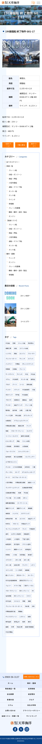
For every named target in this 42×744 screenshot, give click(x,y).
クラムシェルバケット (21, 421)
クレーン (22, 369)
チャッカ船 (21, 343)
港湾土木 (17, 622)
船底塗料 (8, 544)
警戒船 (8, 410)
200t (33, 606)
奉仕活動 (18, 415)
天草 (12, 627)
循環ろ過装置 (25, 436)
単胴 (23, 601)
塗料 (7, 534)
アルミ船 (8, 498)
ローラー (31, 575)
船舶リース (31, 482)
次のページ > (34, 145)
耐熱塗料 (28, 549)
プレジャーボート (11, 359)
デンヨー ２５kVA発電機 (14, 467)
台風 (21, 410)
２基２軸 (28, 410)
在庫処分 (17, 400)
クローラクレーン (11, 591)
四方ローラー (21, 575)
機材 (29, 622)
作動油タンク (25, 524)
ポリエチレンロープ (28, 472)
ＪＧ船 (15, 555)
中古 (26, 374)
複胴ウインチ (21, 508)
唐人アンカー (10, 575)
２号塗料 (8, 539)
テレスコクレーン (11, 616)
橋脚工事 (8, 348)
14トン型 (8, 565)
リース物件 (18, 570)
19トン (25, 498)
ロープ (17, 472)
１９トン (22, 616)
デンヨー (8, 405)
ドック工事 (9, 415)
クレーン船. (13, 224)
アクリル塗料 (26, 544)
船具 (30, 400)
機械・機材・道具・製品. (18, 270)
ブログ (8, 384)
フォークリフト (10, 451)
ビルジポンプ (10, 441)
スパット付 (9, 570)
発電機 (11, 204)
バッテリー (9, 364)
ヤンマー (25, 565)
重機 (7, 627)
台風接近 (8, 421)
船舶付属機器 (29, 627)
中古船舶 (25, 395)
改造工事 (19, 627)
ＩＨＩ (28, 596)
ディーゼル (9, 472)
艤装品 (24, 400)
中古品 (33, 374)
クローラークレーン (17, 431)
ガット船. (12, 249)
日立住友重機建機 (11, 580)
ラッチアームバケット (12, 488)
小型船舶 (8, 446)
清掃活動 (29, 384)
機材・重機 (10, 254)
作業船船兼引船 (10, 611)
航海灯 (30, 555)
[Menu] (38, 2)
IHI (33, 591)
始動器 (27, 570)
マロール (16, 524)
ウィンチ (12, 258)
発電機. (11, 274)
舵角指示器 (9, 519)
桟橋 (19, 493)
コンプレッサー (30, 457)
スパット (30, 359)
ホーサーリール (22, 503)
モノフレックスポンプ (13, 529)
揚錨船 (20, 611)
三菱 (33, 467)
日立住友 (8, 601)
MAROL (8, 524)
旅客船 (8, 555)
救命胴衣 (17, 446)
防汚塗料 (17, 544)
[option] (21, 53)
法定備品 (22, 555)
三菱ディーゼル (28, 586)
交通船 (15, 369)
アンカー (8, 390)
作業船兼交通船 (10, 426)
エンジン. (12, 262)
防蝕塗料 (26, 534)
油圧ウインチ (18, 405)
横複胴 (30, 508)
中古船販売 (25, 390)
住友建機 (8, 596)
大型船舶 (25, 446)
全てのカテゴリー (12, 162)
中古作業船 (9, 632)
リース (22, 384)
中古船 (8, 343)
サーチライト (10, 374)
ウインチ (12, 199)
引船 (33, 390)
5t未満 (27, 606)
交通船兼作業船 (10, 493)
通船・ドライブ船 (15, 187)
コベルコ (17, 601)
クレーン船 (13, 170)
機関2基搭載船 (10, 503)
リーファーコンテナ (12, 436)
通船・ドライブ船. (15, 241)
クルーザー (31, 353)
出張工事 (17, 565)
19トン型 (18, 560)
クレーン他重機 (14, 208)
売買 (14, 343)
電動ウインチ (10, 508)
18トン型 (26, 560)
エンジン (12, 216)
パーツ (15, 384)
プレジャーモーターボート (14, 606)
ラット (24, 529)
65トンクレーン (19, 596)
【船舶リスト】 (12, 220)
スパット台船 (24, 348)
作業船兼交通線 (20, 482)
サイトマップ (31, 716)
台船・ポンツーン (15, 174)
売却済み (31, 343)
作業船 (17, 364)
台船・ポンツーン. (15, 229)
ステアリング (25, 513)
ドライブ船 (17, 586)
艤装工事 (21, 426)
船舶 (29, 616)
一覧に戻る (21, 145)
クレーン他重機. (14, 266)
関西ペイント (18, 549)
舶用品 (33, 379)
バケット (17, 390)
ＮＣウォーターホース (19, 477)
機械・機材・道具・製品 (18, 212)
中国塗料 (32, 529)
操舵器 (8, 513)
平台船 (26, 493)
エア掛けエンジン (11, 462)
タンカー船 (13, 191)
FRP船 (17, 395)
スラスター (9, 560)
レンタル (8, 353)
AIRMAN (27, 467)
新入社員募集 (18, 457)
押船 (18, 441)
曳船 (15, 353)
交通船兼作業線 (27, 488)
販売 (23, 622)
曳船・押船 (13, 178)
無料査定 (8, 622)
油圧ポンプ (31, 519)
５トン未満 (25, 441)
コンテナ (29, 431)
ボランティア (28, 415)
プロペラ (8, 400)
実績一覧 (9, 166)
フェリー (8, 586)
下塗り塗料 (25, 539)
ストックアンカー (23, 451)
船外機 (15, 410)
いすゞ (33, 565)
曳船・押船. (13, 233)
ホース (8, 477)
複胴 (29, 601)
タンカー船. (13, 245)
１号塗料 (17, 539)
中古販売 (15, 379)
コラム (8, 379)
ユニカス (22, 519)
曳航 (7, 431)
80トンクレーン (24, 591)
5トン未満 (17, 498)
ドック (29, 426)
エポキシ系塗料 (16, 534)
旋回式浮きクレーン (26, 580)
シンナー (8, 549)
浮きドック (9, 395)
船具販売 (8, 457)
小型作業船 (13, 183)
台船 (15, 348)
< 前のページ (8, 145)
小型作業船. (13, 237)
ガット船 (12, 195)
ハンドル (15, 513)
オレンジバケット (27, 364)
